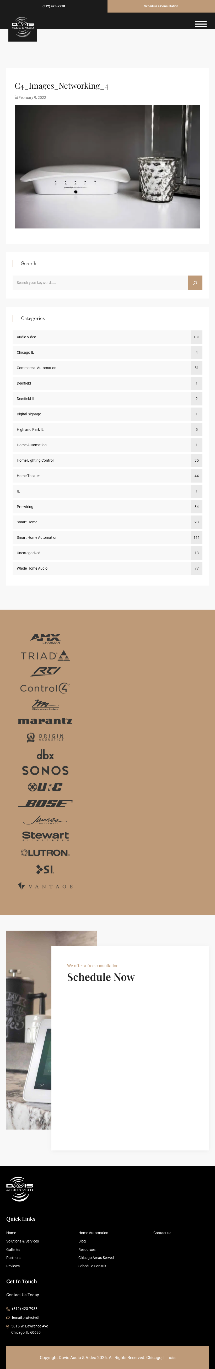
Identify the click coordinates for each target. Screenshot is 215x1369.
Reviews (13, 1266)
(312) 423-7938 (53, 6)
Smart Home (27, 522)
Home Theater (28, 476)
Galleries (13, 1249)
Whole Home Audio (32, 568)
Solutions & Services (22, 1241)
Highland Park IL (30, 429)
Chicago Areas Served (96, 1258)
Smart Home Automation (37, 537)
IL (18, 491)
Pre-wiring (25, 507)
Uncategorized (28, 553)
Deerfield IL (26, 399)
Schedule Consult (92, 1266)
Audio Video (26, 337)
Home (11, 1233)
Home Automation (32, 445)
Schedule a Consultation (161, 6)
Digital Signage (29, 414)
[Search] (195, 283)
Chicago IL (25, 352)
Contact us (162, 1233)
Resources (86, 1249)
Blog (82, 1241)
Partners (13, 1258)
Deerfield (24, 383)
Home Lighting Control (35, 460)
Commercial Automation (36, 368)
